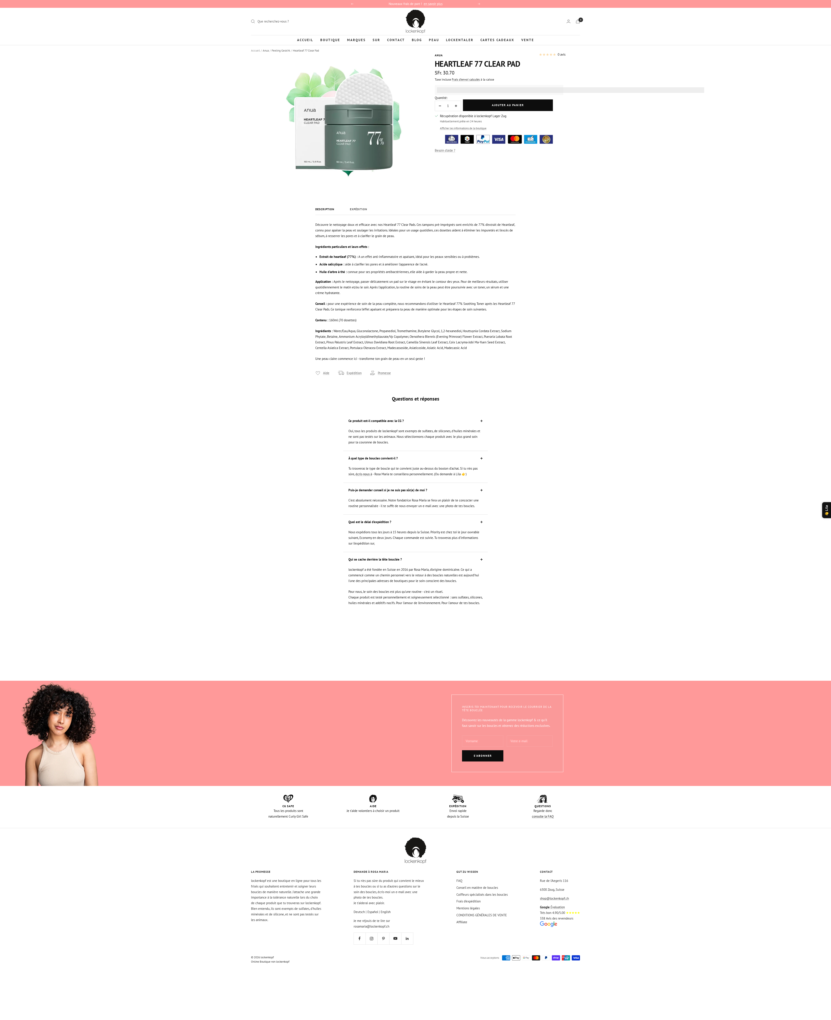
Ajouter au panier (508, 105)
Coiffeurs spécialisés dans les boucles (482, 894)
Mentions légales (468, 908)
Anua (266, 50)
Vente (527, 40)
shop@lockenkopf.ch (554, 898)
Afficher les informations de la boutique (463, 128)
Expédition (358, 209)
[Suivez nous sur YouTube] (395, 938)
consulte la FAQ (543, 816)
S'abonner (483, 756)
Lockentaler (459, 40)
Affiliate (461, 922)
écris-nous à (364, 474)
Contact (396, 40)
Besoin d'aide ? (445, 150)
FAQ (459, 881)
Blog (417, 40)
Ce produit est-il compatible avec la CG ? (376, 421)
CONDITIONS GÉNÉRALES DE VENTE (481, 915)
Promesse (384, 373)
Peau (434, 40)
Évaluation (552, 907)
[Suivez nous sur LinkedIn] (407, 938)
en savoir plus (433, 4)
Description (324, 209)
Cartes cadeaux (497, 40)
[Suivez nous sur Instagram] (371, 938)
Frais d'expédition (468, 901)
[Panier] (578, 21)
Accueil (305, 40)
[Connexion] (568, 21)
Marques (356, 40)
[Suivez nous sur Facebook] (360, 938)
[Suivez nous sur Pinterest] (383, 938)
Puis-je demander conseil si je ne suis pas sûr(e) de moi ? (387, 490)
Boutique (330, 40)
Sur (376, 40)
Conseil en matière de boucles (477, 888)
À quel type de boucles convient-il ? (373, 458)
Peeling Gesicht (281, 50)
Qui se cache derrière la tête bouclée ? (375, 559)
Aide (326, 373)
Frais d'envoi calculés (466, 79)
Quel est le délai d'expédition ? (369, 522)
